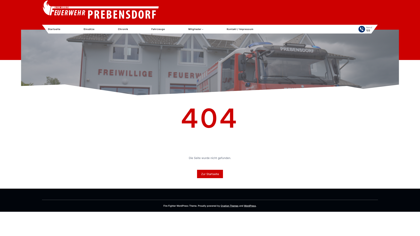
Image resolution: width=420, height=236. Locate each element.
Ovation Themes (230, 205)
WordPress (250, 205)
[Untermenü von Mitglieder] (202, 29)
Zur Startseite (210, 174)
